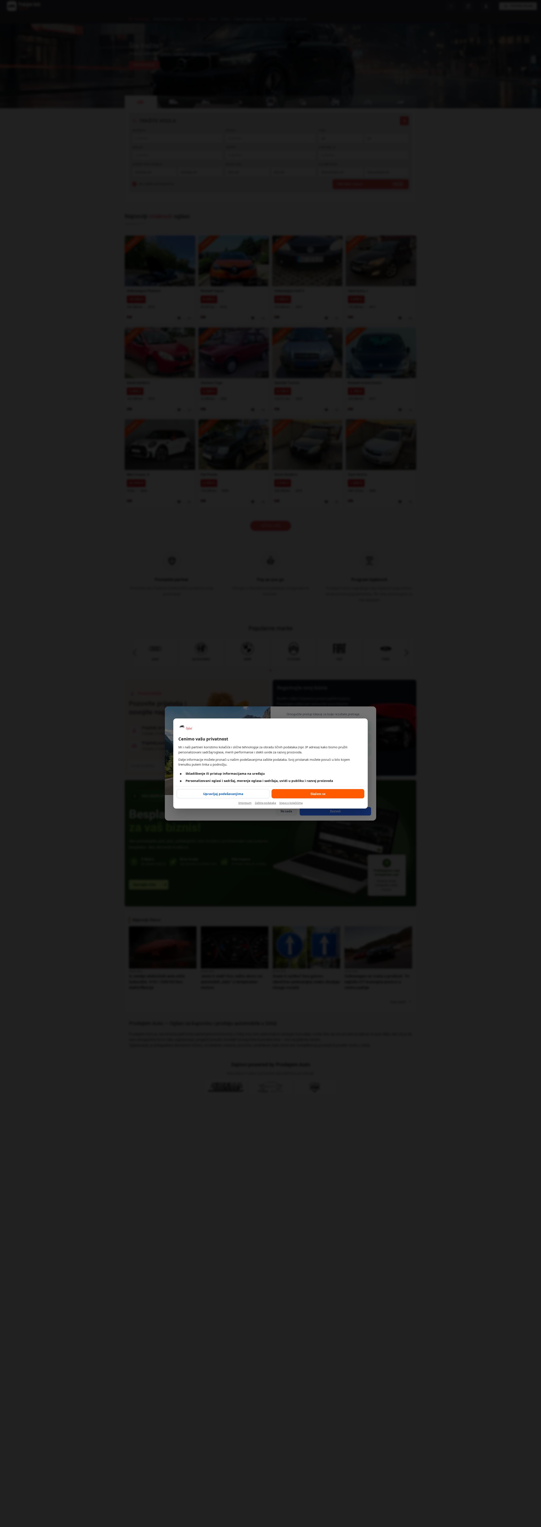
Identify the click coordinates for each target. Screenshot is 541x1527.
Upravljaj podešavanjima (223, 794)
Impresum (244, 803)
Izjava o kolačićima (291, 803)
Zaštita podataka (265, 803)
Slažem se (317, 794)
